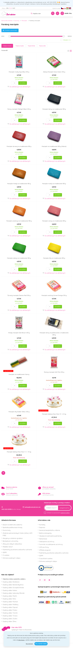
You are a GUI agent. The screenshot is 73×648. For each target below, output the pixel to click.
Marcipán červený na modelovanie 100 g (19, 146)
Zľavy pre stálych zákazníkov (12, 544)
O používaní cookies (45, 558)
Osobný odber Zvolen (10, 619)
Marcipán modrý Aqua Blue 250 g (19, 72)
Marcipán (24, 20)
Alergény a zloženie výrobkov (13, 538)
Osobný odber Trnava (10, 616)
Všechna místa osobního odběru (14, 579)
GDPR (5, 552)
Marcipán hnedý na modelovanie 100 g (19, 183)
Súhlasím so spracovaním (58, 512)
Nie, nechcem (29, 643)
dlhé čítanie (21, 640)
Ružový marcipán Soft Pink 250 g (54, 372)
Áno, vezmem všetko (41, 643)
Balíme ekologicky (45, 533)
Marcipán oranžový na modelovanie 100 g (19, 221)
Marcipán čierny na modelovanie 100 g (54, 109)
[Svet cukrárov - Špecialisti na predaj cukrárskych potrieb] (8, 13)
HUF (14, 8)
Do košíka (23, 83)
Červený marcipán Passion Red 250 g (19, 295)
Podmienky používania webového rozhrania (17, 549)
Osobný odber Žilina (9, 621)
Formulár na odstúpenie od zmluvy (51, 544)
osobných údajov (65, 512)
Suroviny (16, 20)
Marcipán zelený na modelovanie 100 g (19, 258)
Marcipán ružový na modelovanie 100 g (54, 221)
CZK (7, 8)
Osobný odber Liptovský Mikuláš (13, 593)
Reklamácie (43, 539)
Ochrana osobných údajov (11, 558)
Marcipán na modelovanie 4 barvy (19, 374)
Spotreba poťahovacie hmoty (12, 527)
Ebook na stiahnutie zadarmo (12, 525)
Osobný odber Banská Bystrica (13, 585)
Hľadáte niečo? (8, 547)
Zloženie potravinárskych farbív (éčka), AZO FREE (17, 534)
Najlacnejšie (20, 46)
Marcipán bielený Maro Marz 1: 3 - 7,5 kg (19, 452)
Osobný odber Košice (10, 590)
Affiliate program (45, 550)
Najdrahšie (31, 46)
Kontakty (42, 525)
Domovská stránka (6, 20)
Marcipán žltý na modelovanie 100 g (54, 258)
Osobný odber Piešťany (10, 604)
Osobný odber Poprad (10, 607)
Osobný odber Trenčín (10, 613)
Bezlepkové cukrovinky (10, 541)
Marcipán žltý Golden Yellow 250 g (19, 412)
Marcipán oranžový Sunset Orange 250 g (54, 295)
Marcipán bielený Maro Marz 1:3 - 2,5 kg (54, 414)
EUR (10, 8)
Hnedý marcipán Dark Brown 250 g (19, 333)
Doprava (42, 527)
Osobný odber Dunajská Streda (13, 587)
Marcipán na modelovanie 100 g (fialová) (54, 146)
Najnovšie (42, 46)
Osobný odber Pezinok (10, 602)
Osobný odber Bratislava (11, 582)
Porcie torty (6, 530)
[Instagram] (45, 580)
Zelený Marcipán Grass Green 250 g (54, 72)
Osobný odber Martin (10, 596)
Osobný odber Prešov (10, 610)
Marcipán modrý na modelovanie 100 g (54, 183)
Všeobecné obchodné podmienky (50, 536)
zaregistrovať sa (64, 508)
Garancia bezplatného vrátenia (49, 530)
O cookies (6, 555)
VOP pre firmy (44, 547)
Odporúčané (7, 46)
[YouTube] (49, 580)
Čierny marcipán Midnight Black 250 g (19, 109)
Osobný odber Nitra (9, 599)
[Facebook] (40, 580)
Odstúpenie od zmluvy (46, 541)
